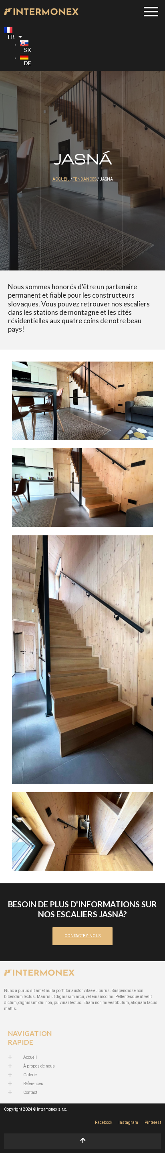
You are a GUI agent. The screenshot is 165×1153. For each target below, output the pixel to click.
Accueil (61, 179)
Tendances (85, 179)
